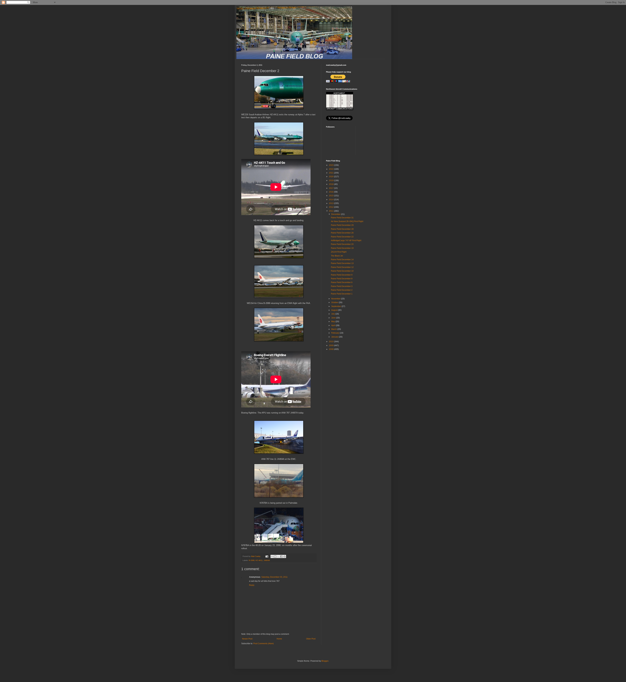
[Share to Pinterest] (284, 556)
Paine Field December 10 (342, 271)
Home (279, 639)
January (335, 337)
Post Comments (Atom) (263, 643)
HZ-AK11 (259, 560)
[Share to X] (278, 556)
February (335, 333)
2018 (331, 184)
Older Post (310, 639)
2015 (331, 196)
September (336, 306)
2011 (331, 211)
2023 (331, 165)
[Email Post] (267, 556)
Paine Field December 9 (341, 275)
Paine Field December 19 (342, 248)
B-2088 (251, 560)
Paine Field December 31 (342, 218)
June (333, 318)
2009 (331, 345)
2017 (331, 188)
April (333, 325)
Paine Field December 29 (342, 225)
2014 (331, 199)
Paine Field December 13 (342, 263)
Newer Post (247, 639)
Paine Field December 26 (342, 233)
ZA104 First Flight (338, 252)
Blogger (324, 661)
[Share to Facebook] (281, 556)
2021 (331, 173)
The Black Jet (337, 256)
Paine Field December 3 (341, 286)
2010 (331, 341)
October (335, 302)
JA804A (267, 560)
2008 (331, 349)
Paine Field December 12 (342, 267)
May (333, 321)
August (334, 310)
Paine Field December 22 (342, 237)
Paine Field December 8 (341, 278)
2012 (331, 207)
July (333, 314)
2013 (331, 203)
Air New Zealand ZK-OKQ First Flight (347, 221)
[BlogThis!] (275, 556)
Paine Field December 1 (341, 294)
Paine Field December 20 (342, 244)
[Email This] (272, 556)
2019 (331, 180)
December (336, 214)
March (334, 329)
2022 (331, 169)
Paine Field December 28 (342, 229)
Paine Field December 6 (341, 282)
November (336, 299)
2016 (331, 192)
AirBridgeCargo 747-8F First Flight (346, 240)
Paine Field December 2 (341, 290)
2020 (331, 176)
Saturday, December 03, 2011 (274, 577)
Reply (251, 585)
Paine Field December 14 (342, 259)
